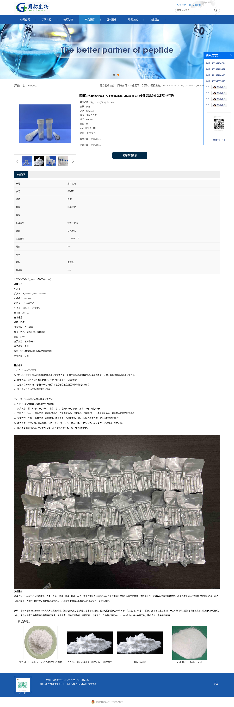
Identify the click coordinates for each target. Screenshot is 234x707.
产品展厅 (90, 19)
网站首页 (122, 85)
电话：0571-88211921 (80, 680)
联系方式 (133, 19)
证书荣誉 (111, 19)
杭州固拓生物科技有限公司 (52, 684)
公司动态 (68, 19)
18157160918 (195, 5)
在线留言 (154, 19)
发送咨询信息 (129, 155)
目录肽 (145, 85)
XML (94, 684)
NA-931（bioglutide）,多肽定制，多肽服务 (90, 662)
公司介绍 (46, 19)
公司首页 (25, 19)
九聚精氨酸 (140, 662)
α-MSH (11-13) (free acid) (189, 662)
